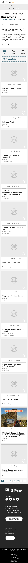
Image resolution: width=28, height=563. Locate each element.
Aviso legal (13, 554)
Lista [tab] (4, 53)
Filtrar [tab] (23, 53)
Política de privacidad (13, 556)
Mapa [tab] (13, 53)
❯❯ (25, 481)
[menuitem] (7, 13)
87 (18, 481)
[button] (9, 2)
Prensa (10, 8)
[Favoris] (7, 2)
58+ (14, 481)
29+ (11, 481)
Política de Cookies (13, 557)
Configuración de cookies (13, 558)
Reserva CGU (13, 560)
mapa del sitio (13, 561)
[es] (13, 2)
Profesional (16, 8)
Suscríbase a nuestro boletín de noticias (14, 519)
